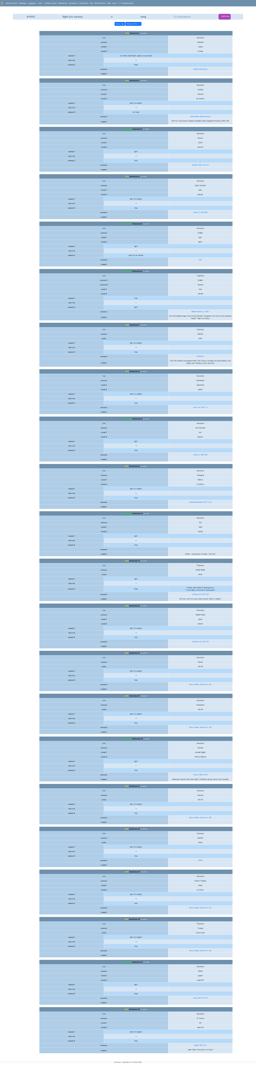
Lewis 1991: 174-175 (200, 998)
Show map (120, 24)
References (62, 3)
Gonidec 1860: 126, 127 (200, 165)
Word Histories (100, 3)
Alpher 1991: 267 (200, 1045)
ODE (200, 260)
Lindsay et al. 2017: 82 (200, 594)
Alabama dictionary (200, 69)
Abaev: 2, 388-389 (200, 212)
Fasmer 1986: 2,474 (200, 775)
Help (108, 3)
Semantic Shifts (12, 3)
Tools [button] (40, 3)
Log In (114, 3)
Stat (91, 3)
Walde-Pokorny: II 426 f (200, 312)
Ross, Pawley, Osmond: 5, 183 (200, 684)
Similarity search (51, 3)
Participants (73, 3)
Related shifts (133, 24)
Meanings (22, 3)
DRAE (200, 860)
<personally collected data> (200, 116)
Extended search (127, 3)
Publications (83, 3)
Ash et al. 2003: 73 (200, 407)
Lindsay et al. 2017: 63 (200, 642)
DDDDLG (200, 356)
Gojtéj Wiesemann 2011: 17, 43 (200, 502)
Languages (32, 3)
